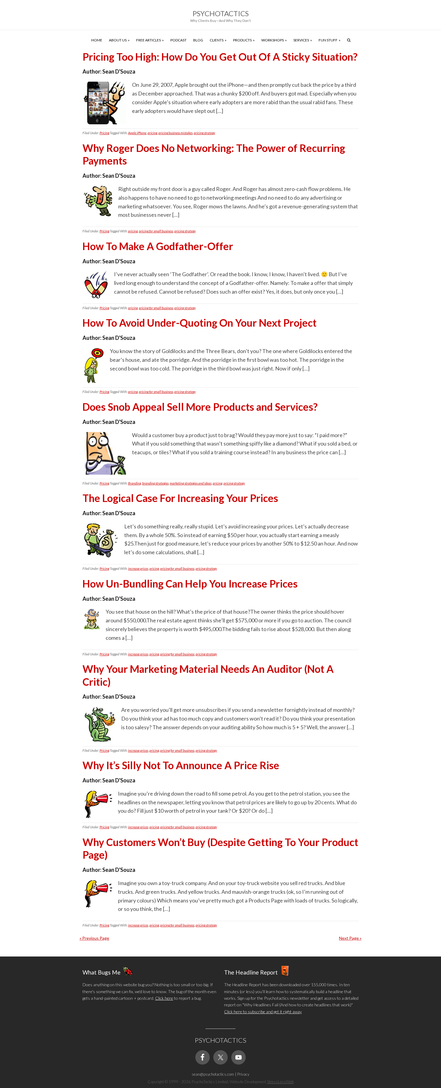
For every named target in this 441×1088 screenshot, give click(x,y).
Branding (134, 483)
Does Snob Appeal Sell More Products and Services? (200, 406)
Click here (164, 998)
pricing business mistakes (175, 133)
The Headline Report (251, 972)
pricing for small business (156, 231)
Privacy (243, 1074)
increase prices (138, 568)
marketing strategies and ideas (191, 483)
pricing (152, 133)
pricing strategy (204, 133)
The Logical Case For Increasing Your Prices (180, 498)
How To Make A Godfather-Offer (157, 246)
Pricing (104, 133)
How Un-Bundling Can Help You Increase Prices (190, 583)
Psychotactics (221, 13)
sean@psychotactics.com (213, 1074)
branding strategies (155, 483)
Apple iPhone (137, 133)
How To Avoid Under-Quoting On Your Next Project (199, 322)
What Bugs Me (101, 972)
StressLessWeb (280, 1081)
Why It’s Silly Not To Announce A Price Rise (180, 765)
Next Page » (350, 938)
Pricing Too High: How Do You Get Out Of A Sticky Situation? (220, 56)
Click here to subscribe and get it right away (263, 1011)
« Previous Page (94, 938)
